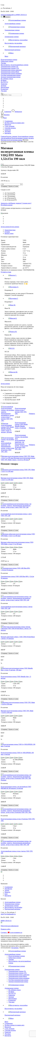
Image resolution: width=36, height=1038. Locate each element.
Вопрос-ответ (9, 233)
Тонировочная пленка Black (10, 72)
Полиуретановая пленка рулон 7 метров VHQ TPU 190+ (21, 411)
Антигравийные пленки (13, 902)
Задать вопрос (5, 227)
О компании (9, 121)
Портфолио (8, 888)
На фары (3, 80)
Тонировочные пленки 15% (10, 68)
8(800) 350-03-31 (21, 15)
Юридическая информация (9, 926)
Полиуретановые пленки (9, 59)
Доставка (8, 131)
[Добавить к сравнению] (3, 468)
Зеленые (3, 85)
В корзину (4, 186)
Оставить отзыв (6, 272)
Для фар (3, 63)
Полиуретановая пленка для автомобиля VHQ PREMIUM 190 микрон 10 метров (16, 787)
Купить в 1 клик (13, 186)
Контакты (8, 133)
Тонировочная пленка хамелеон (11, 70)
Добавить (32, 413)
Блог (6, 894)
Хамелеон (4, 84)
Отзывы (7, 232)
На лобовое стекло (7, 78)
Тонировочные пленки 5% (9, 66)
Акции (7, 890)
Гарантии (8, 130)
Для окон (4, 91)
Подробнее (15, 948)
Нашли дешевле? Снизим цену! (21, 203)
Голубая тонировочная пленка (11, 75)
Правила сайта (5, 929)
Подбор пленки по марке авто (14, 123)
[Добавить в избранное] (1, 468)
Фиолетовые (5, 87)
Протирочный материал (12, 909)
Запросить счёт (6, 203)
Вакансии (8, 124)
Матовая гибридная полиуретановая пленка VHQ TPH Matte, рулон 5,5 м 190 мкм (17, 543)
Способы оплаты (10, 128)
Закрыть (22, 948)
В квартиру (4, 89)
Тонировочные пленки (12, 904)
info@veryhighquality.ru (8, 15)
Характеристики (10, 230)
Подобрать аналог (7, 205)
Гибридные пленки (7, 61)
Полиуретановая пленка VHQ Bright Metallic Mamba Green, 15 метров (21, 425)
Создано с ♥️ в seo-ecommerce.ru (11, 932)
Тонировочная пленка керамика (11, 73)
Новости (7, 892)
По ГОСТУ (4, 82)
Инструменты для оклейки (13, 907)
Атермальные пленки (12, 905)
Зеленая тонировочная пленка (10, 77)
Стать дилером (9, 126)
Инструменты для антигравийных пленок (14, 65)
